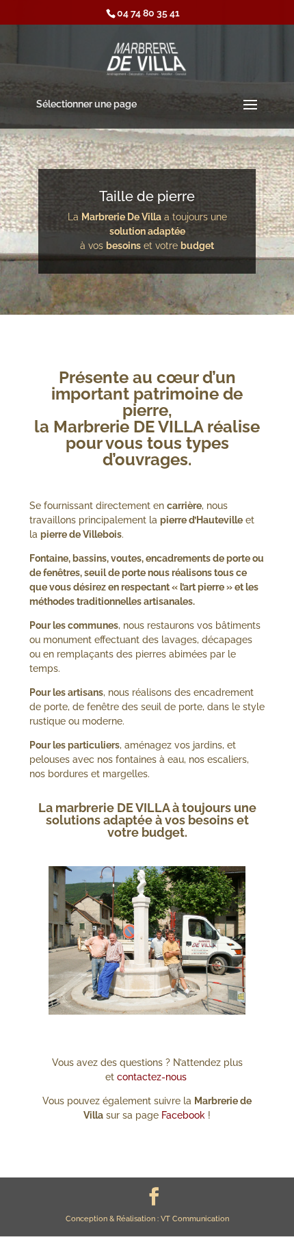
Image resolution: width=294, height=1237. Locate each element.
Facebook (183, 1115)
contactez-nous (153, 1076)
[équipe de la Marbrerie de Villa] (147, 1011)
